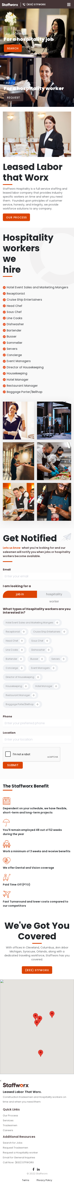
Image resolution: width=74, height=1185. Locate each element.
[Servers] (18, 502)
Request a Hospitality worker (20, 1152)
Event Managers (19, 361)
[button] (37, 1023)
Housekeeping (17, 373)
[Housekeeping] (18, 420)
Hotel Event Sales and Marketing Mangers (37, 287)
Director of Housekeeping (25, 367)
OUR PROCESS (16, 217)
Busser (12, 336)
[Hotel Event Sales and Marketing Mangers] (18, 461)
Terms (25, 1180)
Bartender (14, 330)
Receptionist (16, 294)
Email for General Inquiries (19, 1157)
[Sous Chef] (54, 461)
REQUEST (13, 97)
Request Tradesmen (15, 1147)
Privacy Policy (44, 1180)
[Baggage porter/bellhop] (54, 420)
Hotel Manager (17, 380)
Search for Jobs (12, 1143)
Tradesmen (10, 1125)
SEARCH (13, 48)
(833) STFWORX (36, 4)
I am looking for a (17, 586)
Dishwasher (15, 324)
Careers (8, 1130)
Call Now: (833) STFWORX (18, 1162)
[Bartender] (54, 502)
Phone (7, 716)
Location (9, 733)
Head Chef (14, 306)
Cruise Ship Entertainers (24, 300)
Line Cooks (14, 318)
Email (7, 569)
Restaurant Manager (22, 386)
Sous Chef (14, 312)
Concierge (14, 355)
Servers (12, 349)
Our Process (10, 1115)
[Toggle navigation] (68, 4)
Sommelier (14, 343)
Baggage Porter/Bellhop (24, 392)
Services (8, 1120)
